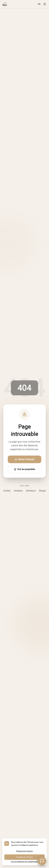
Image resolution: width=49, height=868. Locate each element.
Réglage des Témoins (24, 851)
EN (39, 4)
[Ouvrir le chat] (42, 861)
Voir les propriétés (26, 469)
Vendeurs (18, 490)
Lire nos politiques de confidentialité (24, 862)
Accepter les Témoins (24, 857)
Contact (6, 490)
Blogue (42, 490)
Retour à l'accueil (26, 459)
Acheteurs (31, 490)
